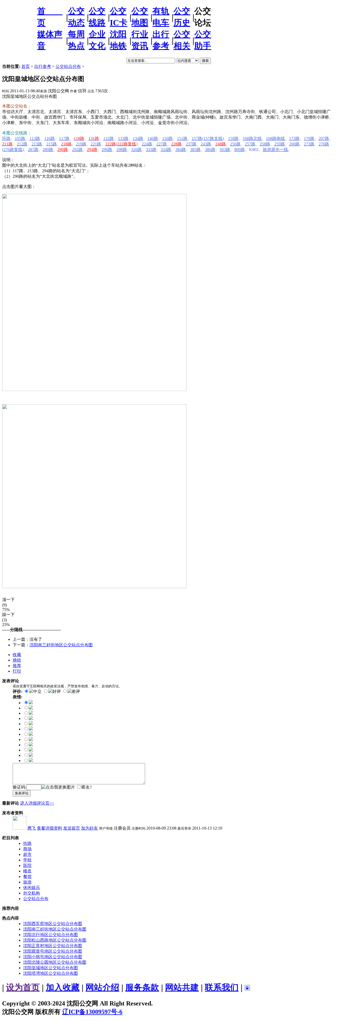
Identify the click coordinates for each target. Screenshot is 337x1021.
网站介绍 (102, 987)
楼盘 (27, 871)
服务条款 (142, 987)
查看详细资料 (49, 828)
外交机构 (31, 893)
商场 (27, 849)
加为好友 (89, 828)
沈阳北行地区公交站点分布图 (50, 934)
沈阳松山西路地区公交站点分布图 (54, 940)
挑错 (17, 660)
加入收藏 (63, 987)
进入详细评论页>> (37, 803)
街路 (27, 843)
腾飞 (31, 828)
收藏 (17, 654)
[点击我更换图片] (58, 787)
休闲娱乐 (31, 887)
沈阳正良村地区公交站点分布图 (52, 945)
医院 (27, 865)
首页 (25, 66)
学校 (27, 860)
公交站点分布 (68, 66)
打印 (17, 671)
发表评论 (21, 793)
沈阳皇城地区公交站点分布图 (50, 968)
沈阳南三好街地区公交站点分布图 (61, 645)
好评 (56, 691)
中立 (37, 691)
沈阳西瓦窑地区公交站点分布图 (52, 923)
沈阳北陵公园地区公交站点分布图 (54, 962)
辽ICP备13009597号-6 (92, 1011)
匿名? (86, 787)
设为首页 (23, 987)
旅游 (27, 882)
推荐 (17, 665)
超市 (27, 854)
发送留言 (71, 828)
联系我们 (222, 987)
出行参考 (42, 66)
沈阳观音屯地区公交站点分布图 (52, 951)
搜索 (205, 61)
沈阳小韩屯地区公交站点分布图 (52, 956)
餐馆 (27, 876)
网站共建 (182, 987)
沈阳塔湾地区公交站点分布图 (50, 973)
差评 (76, 691)
